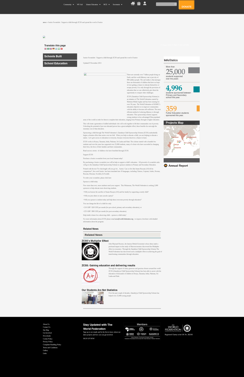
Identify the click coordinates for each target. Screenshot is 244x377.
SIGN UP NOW (88, 339)
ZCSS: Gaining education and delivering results (108, 265)
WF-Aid (80, 5)
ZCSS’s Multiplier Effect (95, 240)
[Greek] (56, 49)
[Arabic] (48, 49)
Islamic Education (91, 5)
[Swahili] (59, 49)
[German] (53, 49)
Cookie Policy (47, 339)
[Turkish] (61, 49)
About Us (46, 324)
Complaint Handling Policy (52, 345)
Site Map (46, 330)
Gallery (45, 350)
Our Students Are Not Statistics (99, 290)
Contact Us (46, 327)
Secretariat (115, 5)
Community (66, 5)
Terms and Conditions (50, 348)
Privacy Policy (48, 342)
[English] (45, 49)
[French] (51, 49)
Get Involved (47, 333)
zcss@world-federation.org (124, 219)
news (44, 22)
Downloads (47, 336)
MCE (104, 5)
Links (45, 353)
